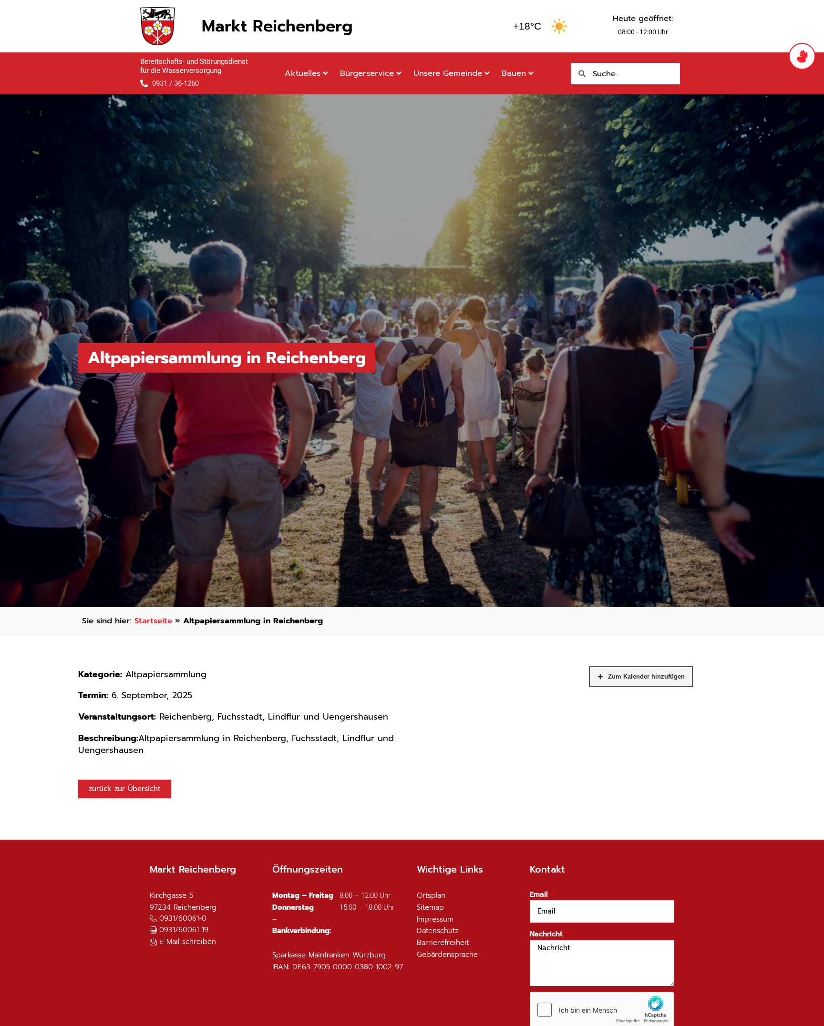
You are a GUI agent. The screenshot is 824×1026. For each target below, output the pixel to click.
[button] (179, 930)
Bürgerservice (367, 73)
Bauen (514, 73)
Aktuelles (302, 73)
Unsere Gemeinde (447, 73)
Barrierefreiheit (443, 942)
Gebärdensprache (447, 954)
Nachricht (547, 934)
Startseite (153, 621)
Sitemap (430, 907)
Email (540, 894)
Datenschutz (437, 930)
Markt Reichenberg (277, 26)
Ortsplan (431, 895)
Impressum (435, 919)
